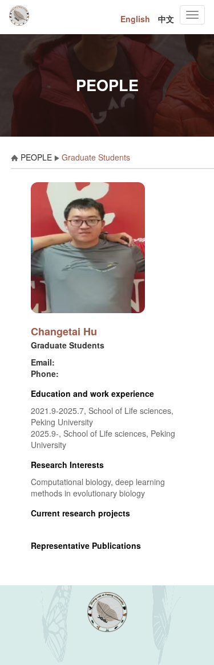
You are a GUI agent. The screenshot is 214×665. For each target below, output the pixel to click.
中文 (166, 18)
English (135, 18)
